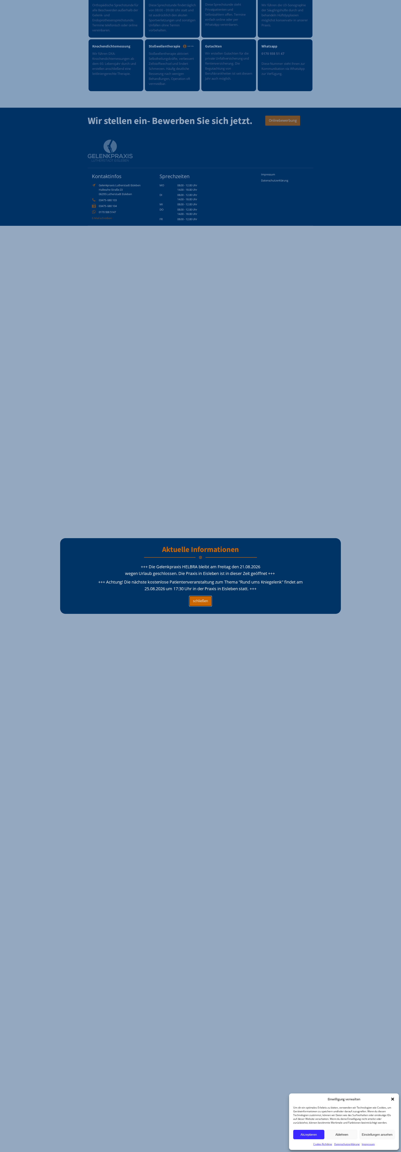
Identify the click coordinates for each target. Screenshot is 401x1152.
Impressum (368, 1144)
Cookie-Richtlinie (322, 1144)
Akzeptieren (309, 1134)
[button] (393, 1099)
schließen (200, 601)
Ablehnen (341, 1134)
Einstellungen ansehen (377, 1134)
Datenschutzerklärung (347, 1144)
